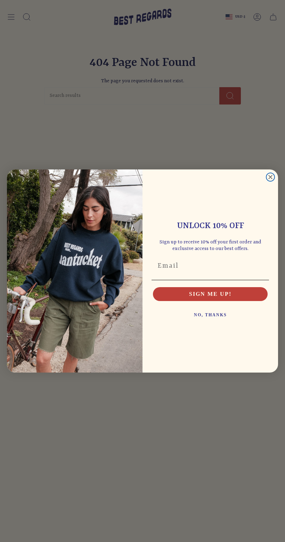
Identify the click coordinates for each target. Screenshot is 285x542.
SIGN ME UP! (210, 294)
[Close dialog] (270, 177)
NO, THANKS (210, 314)
